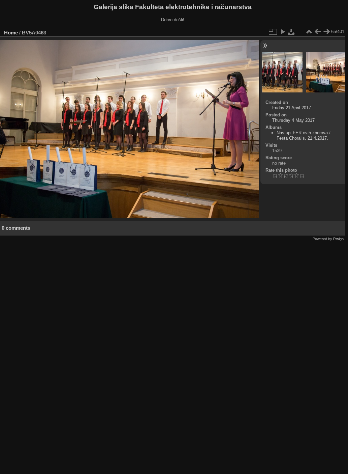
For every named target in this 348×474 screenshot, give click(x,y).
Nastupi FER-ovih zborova (302, 132)
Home (11, 32)
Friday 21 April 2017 (291, 107)
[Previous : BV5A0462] (317, 31)
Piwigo (338, 239)
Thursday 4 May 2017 (293, 120)
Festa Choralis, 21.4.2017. (302, 138)
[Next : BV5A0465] (326, 31)
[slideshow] (282, 31)
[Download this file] (291, 31)
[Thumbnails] (309, 31)
